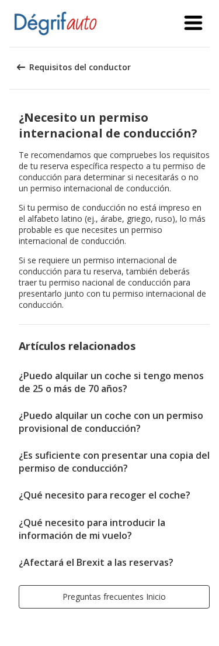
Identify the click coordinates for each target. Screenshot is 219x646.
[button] (193, 23)
